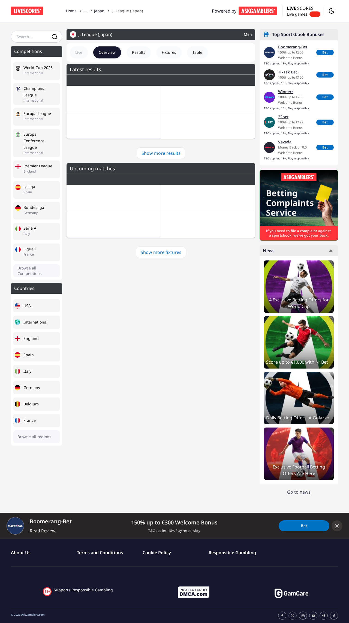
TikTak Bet (287, 72)
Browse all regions (34, 436)
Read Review (43, 531)
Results (138, 52)
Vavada (284, 141)
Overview (107, 52)
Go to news (299, 492)
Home (71, 10)
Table (197, 52)
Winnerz (285, 91)
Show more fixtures (161, 252)
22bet (283, 116)
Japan (99, 10)
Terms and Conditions (100, 552)
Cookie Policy (157, 552)
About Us (21, 552)
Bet (325, 52)
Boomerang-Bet (292, 46)
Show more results (161, 153)
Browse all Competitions (29, 270)
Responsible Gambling (232, 552)
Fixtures (169, 52)
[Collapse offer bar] (337, 525)
